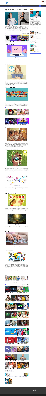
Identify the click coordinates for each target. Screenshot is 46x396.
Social (14, 5)
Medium (17, 57)
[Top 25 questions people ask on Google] (32, 41)
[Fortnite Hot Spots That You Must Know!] (32, 32)
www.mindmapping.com (17, 185)
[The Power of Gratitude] (8, 381)
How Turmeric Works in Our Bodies (8, 280)
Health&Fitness (18, 5)
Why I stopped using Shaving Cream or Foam (34, 18)
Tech (21, 5)
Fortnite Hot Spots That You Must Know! (36, 32)
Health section (26, 272)
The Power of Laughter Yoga (24, 280)
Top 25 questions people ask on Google (37, 41)
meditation (9, 371)
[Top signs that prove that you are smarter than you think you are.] (32, 36)
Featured (24, 5)
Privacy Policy (34, 389)
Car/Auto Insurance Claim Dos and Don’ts (37, 45)
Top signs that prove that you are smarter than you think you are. (37, 37)
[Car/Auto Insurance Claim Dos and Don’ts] (32, 45)
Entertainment (10, 5)
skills (13, 371)
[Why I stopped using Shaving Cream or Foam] (35, 13)
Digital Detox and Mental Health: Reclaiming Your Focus (21, 376)
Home (33, 388)
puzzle (11, 371)
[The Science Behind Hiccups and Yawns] (16, 278)
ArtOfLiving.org (17, 224)
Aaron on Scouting (17, 166)
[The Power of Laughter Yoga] (24, 278)
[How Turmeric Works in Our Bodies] (8, 278)
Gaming (7, 5)
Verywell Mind (17, 206)
